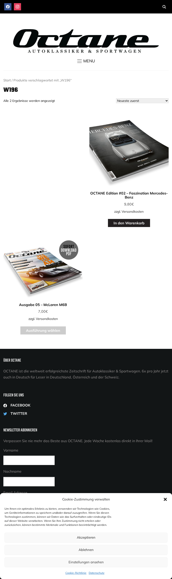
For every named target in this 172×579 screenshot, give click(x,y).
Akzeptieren (86, 537)
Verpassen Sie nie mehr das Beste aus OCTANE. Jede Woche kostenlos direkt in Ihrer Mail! (78, 441)
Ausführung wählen (43, 330)
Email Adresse (15, 492)
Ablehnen (86, 550)
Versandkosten (133, 212)
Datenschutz (96, 573)
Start (7, 80)
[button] (165, 499)
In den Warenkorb (129, 223)
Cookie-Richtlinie (75, 573)
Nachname (12, 471)
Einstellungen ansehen (86, 562)
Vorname (10, 450)
